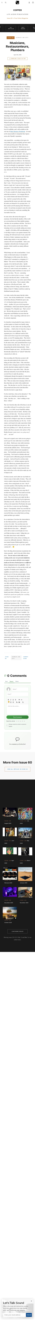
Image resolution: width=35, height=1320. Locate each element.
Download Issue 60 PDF (18, 58)
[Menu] (2, 2)
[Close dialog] (31, 1301)
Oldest (17, 681)
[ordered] (11, 702)
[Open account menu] (29, 2)
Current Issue (25, 657)
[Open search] (5, 2)
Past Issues (23, 28)
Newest (11, 681)
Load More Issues (17, 931)
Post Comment (17, 717)
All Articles (11, 28)
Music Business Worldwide (17, 131)
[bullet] (13, 702)
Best (6, 681)
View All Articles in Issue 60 (17, 769)
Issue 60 (7, 657)
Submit (29, 1315)
